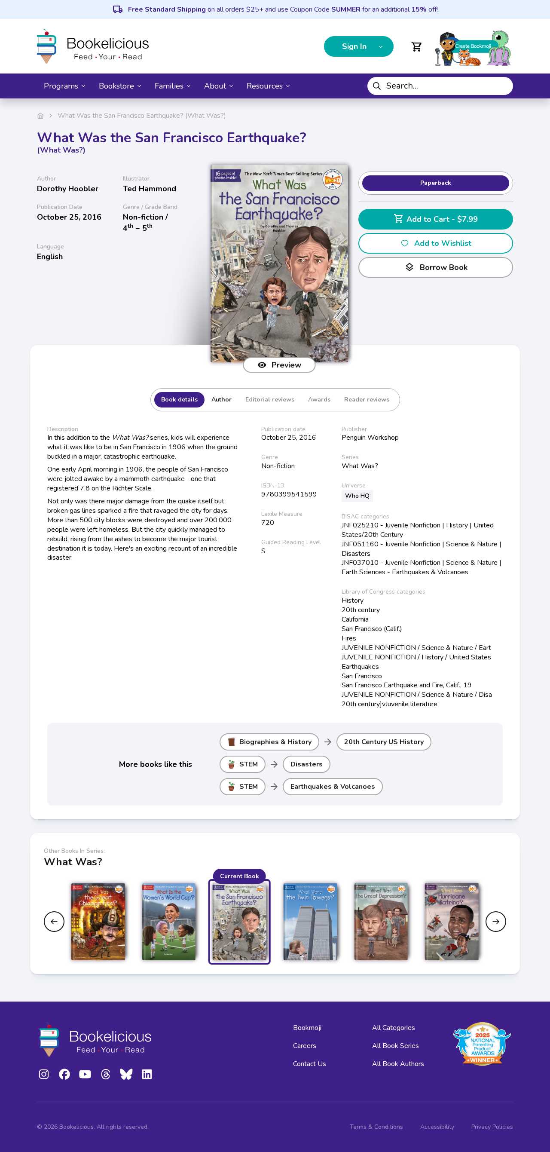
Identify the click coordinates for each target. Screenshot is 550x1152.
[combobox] (440, 86)
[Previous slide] (54, 921)
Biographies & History (275, 742)
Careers (304, 1046)
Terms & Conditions (376, 1127)
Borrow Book (436, 267)
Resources (265, 86)
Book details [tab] (179, 399)
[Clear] (503, 86)
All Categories (393, 1028)
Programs (61, 86)
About (215, 86)
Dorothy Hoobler (67, 189)
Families (169, 86)
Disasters (306, 764)
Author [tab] (221, 399)
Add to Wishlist (442, 243)
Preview (286, 365)
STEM (248, 764)
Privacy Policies (492, 1127)
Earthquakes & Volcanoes (332, 786)
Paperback (435, 183)
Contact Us (309, 1064)
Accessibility (437, 1127)
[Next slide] (496, 921)
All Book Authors (398, 1064)
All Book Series (395, 1046)
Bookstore (116, 86)
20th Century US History (384, 742)
